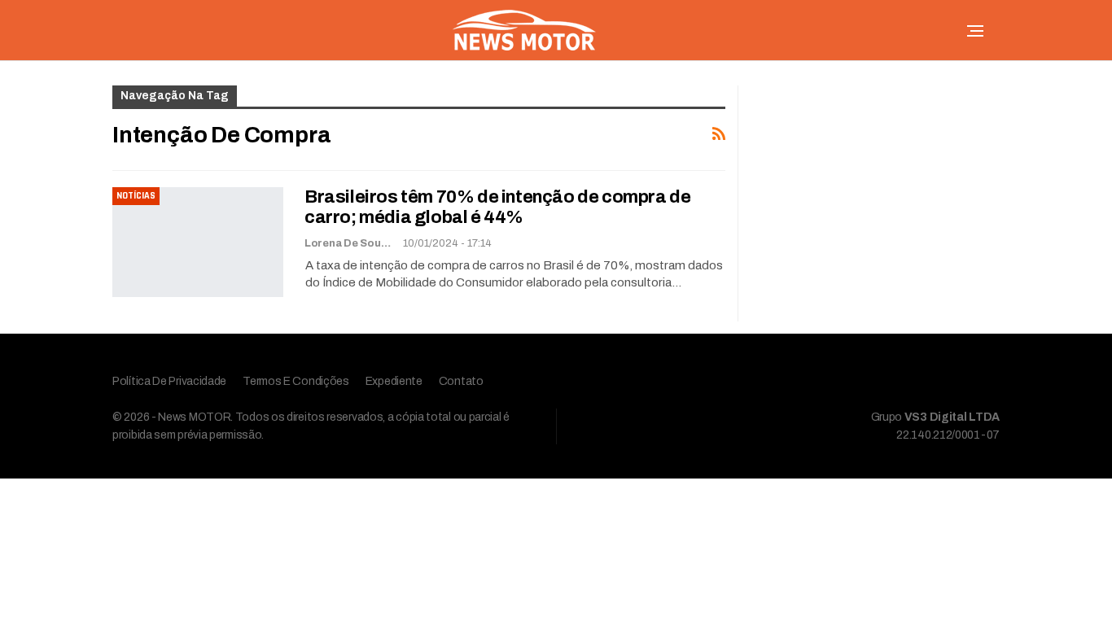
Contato (461, 381)
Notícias (135, 196)
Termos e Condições (296, 381)
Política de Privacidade (169, 381)
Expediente (394, 381)
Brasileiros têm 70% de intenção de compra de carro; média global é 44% (497, 207)
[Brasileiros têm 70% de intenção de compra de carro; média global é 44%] (197, 241)
